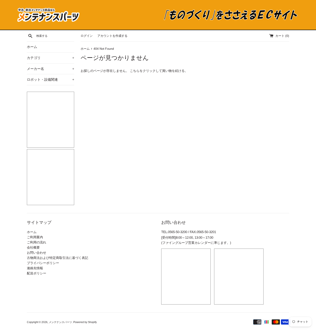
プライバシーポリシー (43, 263)
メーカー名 (50, 69)
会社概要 (33, 247)
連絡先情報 (35, 268)
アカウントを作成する (112, 35)
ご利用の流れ (36, 242)
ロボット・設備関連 (50, 79)
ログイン (87, 35)
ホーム (32, 47)
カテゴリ (50, 58)
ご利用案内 (35, 237)
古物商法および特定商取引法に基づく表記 (57, 258)
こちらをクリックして (146, 71)
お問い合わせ (36, 252)
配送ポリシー (36, 273)
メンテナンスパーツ (60, 322)
